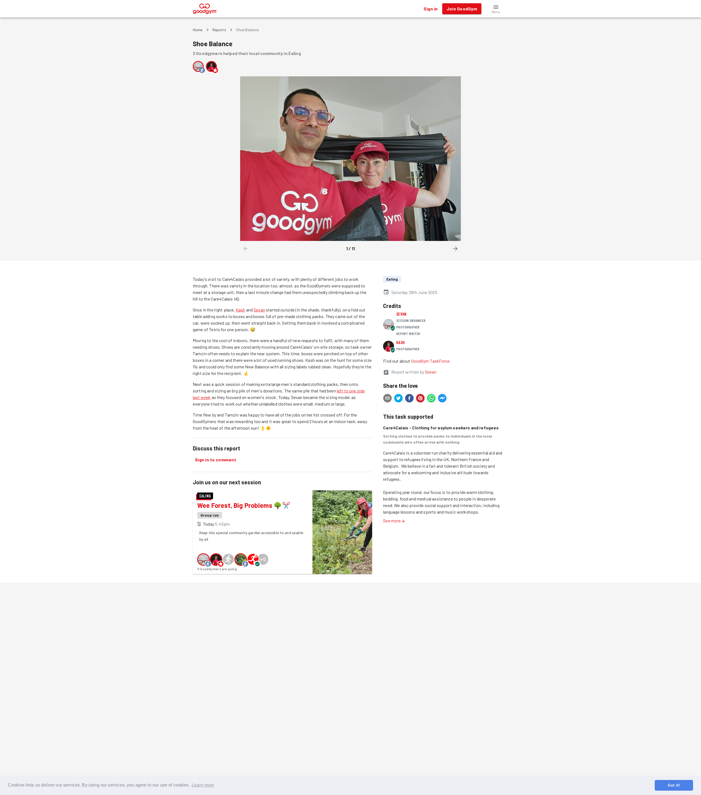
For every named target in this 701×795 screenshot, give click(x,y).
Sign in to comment (215, 459)
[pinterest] (420, 399)
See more (392, 520)
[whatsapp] (431, 399)
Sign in (431, 8)
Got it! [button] (674, 785)
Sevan (259, 309)
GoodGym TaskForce (430, 360)
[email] (387, 399)
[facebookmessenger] (442, 399)
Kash (240, 309)
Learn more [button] (203, 785)
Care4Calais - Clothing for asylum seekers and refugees (441, 427)
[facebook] (409, 399)
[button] (496, 8)
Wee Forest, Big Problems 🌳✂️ (243, 505)
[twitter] (398, 399)
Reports (219, 29)
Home (198, 29)
